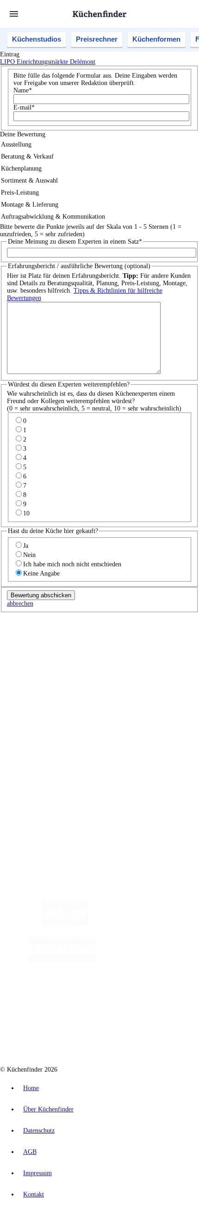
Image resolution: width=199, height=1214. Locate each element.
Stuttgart (92, 656)
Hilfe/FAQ (32, 725)
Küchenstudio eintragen (49, 773)
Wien (184, 649)
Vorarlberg (129, 649)
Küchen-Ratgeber (41, 710)
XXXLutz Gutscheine (108, 664)
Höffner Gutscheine (170, 671)
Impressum (37, 1173)
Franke (112, 656)
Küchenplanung (39, 696)
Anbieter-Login (45, 780)
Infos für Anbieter (42, 758)
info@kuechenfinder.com (33, 812)
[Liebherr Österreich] (62, 959)
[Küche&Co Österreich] (109, 1033)
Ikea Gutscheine (63, 664)
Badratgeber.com (40, 733)
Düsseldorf (31, 656)
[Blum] (65, 923)
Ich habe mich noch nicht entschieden (72, 564)
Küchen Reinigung (43, 703)
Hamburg (80, 649)
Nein (29, 555)
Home (31, 1088)
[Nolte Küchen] (85, 996)
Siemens (132, 656)
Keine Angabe (41, 573)
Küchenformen (156, 39)
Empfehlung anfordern (48, 641)
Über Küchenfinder (44, 718)
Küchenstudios (36, 39)
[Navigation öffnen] (14, 14)
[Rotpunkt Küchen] (138, 996)
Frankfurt (56, 656)
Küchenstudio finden (46, 633)
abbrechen (20, 603)
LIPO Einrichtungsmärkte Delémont (47, 61)
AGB (30, 1151)
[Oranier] (153, 959)
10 (26, 513)
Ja (25, 545)
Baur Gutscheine (64, 671)
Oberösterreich (159, 649)
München (104, 649)
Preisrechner (97, 39)
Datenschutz (39, 1130)
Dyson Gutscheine (155, 664)
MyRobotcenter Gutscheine (115, 671)
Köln (75, 656)
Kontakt (33, 1194)
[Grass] (142, 923)
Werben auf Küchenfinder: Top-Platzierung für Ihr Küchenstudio (104, 765)
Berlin (61, 649)
